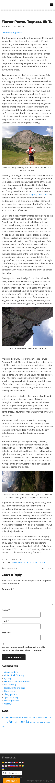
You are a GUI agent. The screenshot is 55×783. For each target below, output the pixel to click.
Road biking (9, 691)
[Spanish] (20, 766)
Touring (42, 722)
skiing (32, 722)
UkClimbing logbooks (12, 32)
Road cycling (42, 717)
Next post (47, 568)
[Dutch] (8, 762)
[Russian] (11, 766)
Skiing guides (10, 694)
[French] (14, 762)
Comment (8, 589)
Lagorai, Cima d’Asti (38, 194)
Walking (8, 703)
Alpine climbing (19, 562)
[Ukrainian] (3, 769)
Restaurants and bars (14, 687)
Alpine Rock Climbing (36, 562)
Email (5, 621)
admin (22, 26)
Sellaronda (19, 721)
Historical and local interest (17, 681)
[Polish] (8, 766)
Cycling (7, 678)
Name (6, 609)
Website (6, 632)
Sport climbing (11, 697)
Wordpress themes (40, 781)
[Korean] (6, 766)
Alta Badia (5, 717)
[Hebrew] (20, 762)
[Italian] (22, 762)
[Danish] (6, 762)
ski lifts (36, 722)
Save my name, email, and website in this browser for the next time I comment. (23, 649)
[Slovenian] (17, 766)
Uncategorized (11, 700)
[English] (11, 762)
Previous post (10, 568)
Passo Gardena (22, 717)
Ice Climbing (10, 684)
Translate (19, 777)
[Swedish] (22, 766)
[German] (17, 762)
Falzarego (13, 717)
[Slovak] (14, 766)
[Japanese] (3, 766)
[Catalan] (3, 762)
